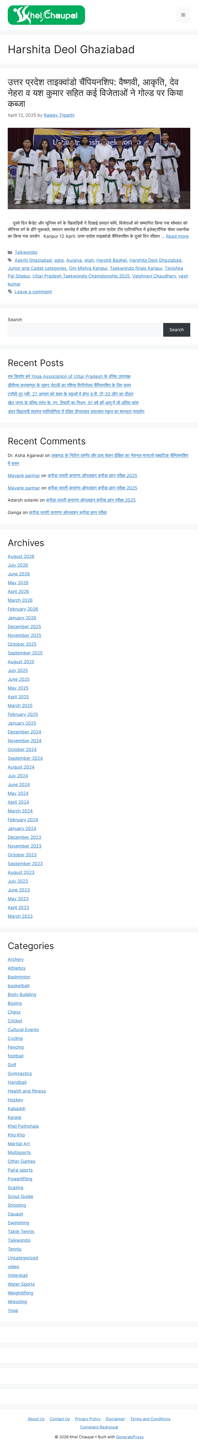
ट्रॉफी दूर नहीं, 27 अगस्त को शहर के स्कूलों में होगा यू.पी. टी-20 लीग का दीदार (70, 394)
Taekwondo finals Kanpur (136, 268)
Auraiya (74, 260)
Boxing (15, 1003)
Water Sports (21, 1284)
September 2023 (25, 863)
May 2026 (18, 582)
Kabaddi (16, 1108)
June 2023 (19, 890)
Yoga (13, 1310)
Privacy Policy (88, 1418)
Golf (12, 1064)
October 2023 (22, 854)
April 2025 (18, 696)
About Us (36, 1418)
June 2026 (19, 574)
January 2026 (22, 617)
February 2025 (23, 714)
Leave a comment (33, 291)
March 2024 (20, 811)
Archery (16, 959)
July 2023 (18, 881)
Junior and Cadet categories (37, 268)
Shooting (17, 1205)
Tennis (14, 1249)
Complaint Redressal (99, 1427)
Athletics (17, 968)
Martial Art (19, 1143)
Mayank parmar (24, 475)
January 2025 (22, 723)
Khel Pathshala (23, 1126)
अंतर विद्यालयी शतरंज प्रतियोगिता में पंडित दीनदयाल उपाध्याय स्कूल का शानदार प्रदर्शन (76, 411)
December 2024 (24, 732)
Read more (177, 236)
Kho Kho (16, 1135)
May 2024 (18, 793)
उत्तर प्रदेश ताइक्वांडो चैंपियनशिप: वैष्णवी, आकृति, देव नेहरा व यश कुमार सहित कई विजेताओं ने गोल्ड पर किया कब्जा (95, 92)
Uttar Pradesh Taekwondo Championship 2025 (81, 276)
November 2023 (25, 846)
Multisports (19, 1152)
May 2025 (18, 688)
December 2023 (24, 837)
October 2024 (22, 749)
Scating (15, 1187)
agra (59, 260)
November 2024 (25, 740)
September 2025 (25, 653)
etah (89, 260)
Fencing (16, 1047)
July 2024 (18, 775)
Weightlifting (20, 1293)
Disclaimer (115, 1418)
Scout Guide (20, 1196)
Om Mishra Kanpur (88, 268)
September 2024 (25, 758)
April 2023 (18, 907)
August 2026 (21, 556)
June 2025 (19, 679)
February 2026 (23, 609)
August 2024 (21, 767)
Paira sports (20, 1170)
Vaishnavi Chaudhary (154, 276)
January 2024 (22, 828)
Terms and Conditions (150, 1418)
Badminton (19, 977)
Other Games (21, 1161)
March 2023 (20, 916)
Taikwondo (26, 252)
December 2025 (24, 626)
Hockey (15, 1099)
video (13, 1266)
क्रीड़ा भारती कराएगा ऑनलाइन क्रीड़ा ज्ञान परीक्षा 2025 (92, 475)
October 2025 (22, 644)
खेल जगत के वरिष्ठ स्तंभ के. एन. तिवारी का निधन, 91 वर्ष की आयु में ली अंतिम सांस (73, 402)
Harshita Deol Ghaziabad (155, 260)
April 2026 (18, 591)
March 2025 (20, 705)
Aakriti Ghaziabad (33, 260)
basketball (18, 985)
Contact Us (60, 1418)
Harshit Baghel (111, 260)
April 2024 (18, 802)
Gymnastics (20, 1073)
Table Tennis (21, 1231)
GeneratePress (130, 1436)
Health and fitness (27, 1091)
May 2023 (18, 898)
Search (15, 319)
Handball (17, 1082)
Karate (14, 1117)
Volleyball (18, 1275)
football (15, 1056)
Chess (14, 1012)
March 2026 (20, 600)
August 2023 (21, 872)
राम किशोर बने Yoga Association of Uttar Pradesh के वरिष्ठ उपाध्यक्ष (69, 376)
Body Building (22, 994)
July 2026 (18, 565)
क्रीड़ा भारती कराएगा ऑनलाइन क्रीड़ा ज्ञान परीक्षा (68, 512)
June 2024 (19, 784)
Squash (15, 1214)
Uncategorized (23, 1257)
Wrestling (17, 1301)
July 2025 (18, 670)
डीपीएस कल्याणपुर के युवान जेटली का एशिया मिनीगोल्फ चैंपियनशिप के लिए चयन (69, 385)
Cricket (15, 1020)
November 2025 (24, 635)
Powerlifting (20, 1178)
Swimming (18, 1222)
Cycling (15, 1038)
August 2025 (21, 661)
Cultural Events (23, 1029)
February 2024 (23, 819)
